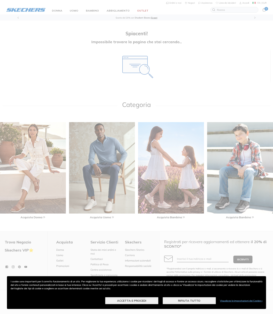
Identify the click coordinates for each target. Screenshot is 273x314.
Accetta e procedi (131, 300)
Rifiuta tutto (189, 300)
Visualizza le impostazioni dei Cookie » (241, 300)
